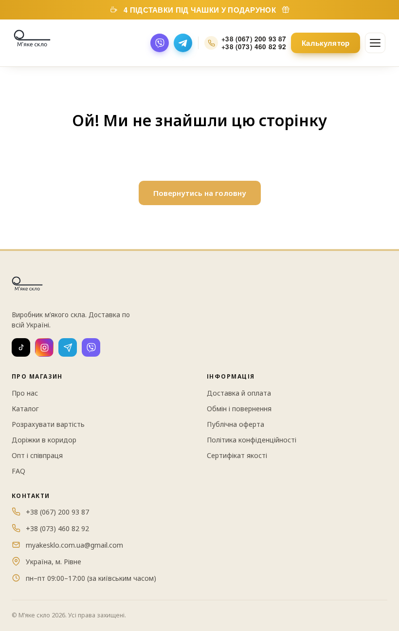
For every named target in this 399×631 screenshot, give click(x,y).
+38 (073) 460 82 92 (253, 47)
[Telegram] (183, 43)
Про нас (25, 393)
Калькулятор (325, 43)
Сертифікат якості (237, 455)
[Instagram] (44, 347)
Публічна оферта (235, 424)
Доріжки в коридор (44, 439)
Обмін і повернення (239, 408)
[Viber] (159, 43)
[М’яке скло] (32, 42)
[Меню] (375, 43)
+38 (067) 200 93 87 (253, 39)
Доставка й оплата (239, 393)
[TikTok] (21, 347)
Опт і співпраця (37, 455)
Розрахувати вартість (48, 424)
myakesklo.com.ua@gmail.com (74, 545)
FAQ (18, 471)
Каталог (25, 408)
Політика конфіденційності (251, 439)
